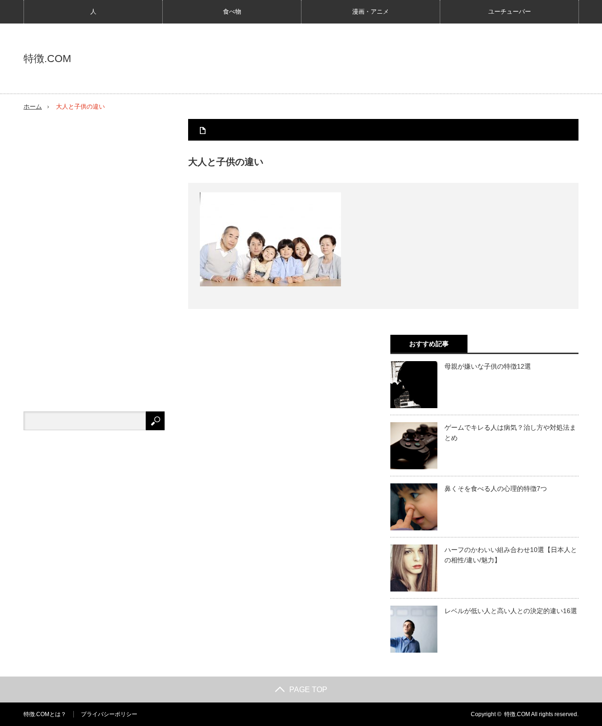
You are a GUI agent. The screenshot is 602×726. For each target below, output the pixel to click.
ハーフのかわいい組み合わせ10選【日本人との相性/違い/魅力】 (510, 555)
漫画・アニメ (370, 11)
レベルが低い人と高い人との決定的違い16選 (510, 611)
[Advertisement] (94, 260)
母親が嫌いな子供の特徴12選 (487, 366)
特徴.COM (47, 59)
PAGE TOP (308, 690)
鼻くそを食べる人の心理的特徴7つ (495, 488)
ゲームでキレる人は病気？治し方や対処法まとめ (510, 433)
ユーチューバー (509, 11)
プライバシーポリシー (109, 714)
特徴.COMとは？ (45, 714)
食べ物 (232, 11)
